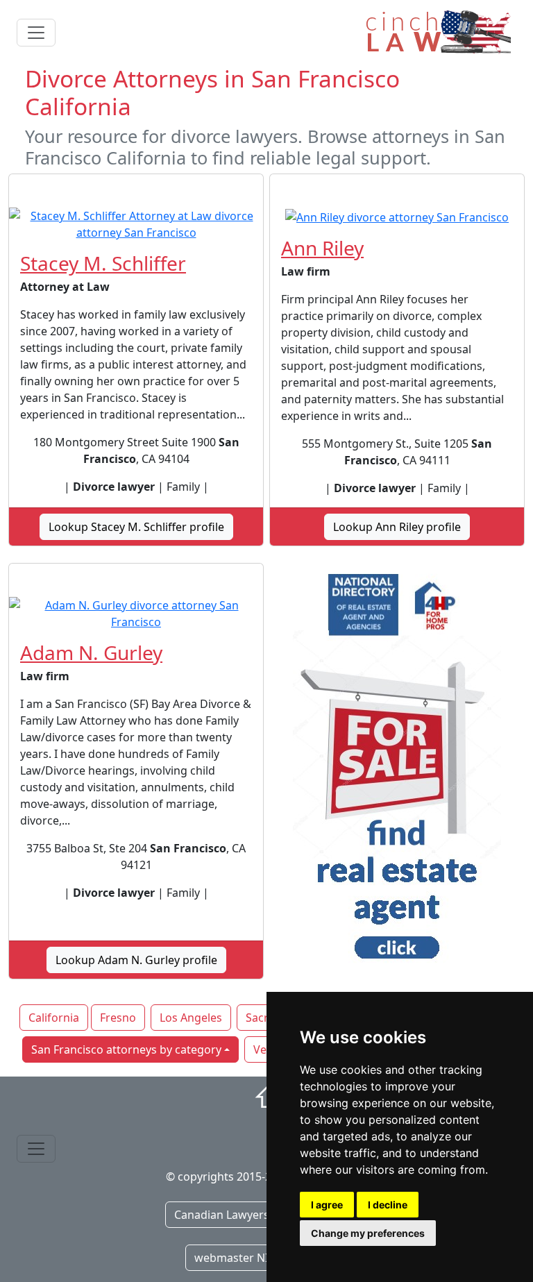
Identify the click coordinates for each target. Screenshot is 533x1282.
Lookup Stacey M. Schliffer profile (136, 526)
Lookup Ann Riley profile (397, 526)
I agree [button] (327, 1205)
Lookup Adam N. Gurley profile (136, 960)
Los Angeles (191, 1017)
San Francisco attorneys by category (126, 1049)
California (53, 1017)
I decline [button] (387, 1205)
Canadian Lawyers (221, 1214)
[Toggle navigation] (36, 33)
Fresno (118, 1017)
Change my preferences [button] (368, 1233)
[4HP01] (397, 771)
